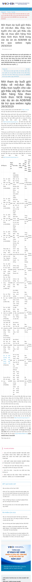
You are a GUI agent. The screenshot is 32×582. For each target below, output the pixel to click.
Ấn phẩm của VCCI (9, 512)
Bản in (24, 109)
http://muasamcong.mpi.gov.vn (10, 121)
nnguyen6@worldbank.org (21, 433)
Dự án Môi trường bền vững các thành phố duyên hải (6, 359)
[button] (3, 556)
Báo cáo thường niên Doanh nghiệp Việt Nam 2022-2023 (15, 523)
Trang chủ (3, 12)
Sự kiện (28, 69)
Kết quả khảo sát (9, 484)
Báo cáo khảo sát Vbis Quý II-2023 (11, 488)
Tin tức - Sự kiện (11, 12)
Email (27, 109)
